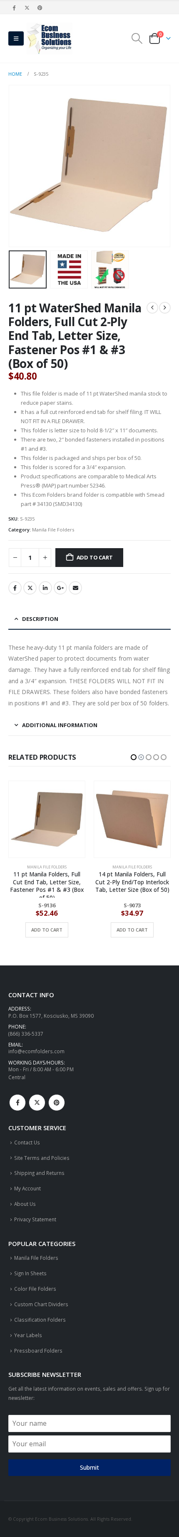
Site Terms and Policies (42, 1157)
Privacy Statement (35, 1219)
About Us (25, 1203)
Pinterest (56, 1102)
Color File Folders (35, 1288)
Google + (60, 588)
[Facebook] (14, 7)
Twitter (30, 588)
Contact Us (27, 1142)
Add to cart (95, 557)
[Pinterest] (40, 7)
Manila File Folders (53, 529)
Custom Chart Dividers (41, 1304)
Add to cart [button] (46, 930)
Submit (89, 1467)
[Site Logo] (49, 38)
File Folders (112, 867)
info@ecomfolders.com (36, 1051)
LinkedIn (45, 588)
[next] (165, 308)
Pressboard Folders (38, 1350)
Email (75, 588)
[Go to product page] (47, 819)
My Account (27, 1188)
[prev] (152, 308)
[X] (27, 7)
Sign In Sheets (30, 1273)
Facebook (15, 588)
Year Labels (28, 1335)
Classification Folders (40, 1319)
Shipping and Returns (39, 1172)
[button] (16, 38)
